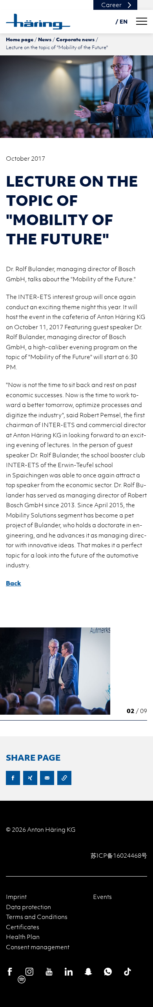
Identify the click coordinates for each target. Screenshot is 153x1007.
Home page (19, 39)
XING (30, 778)
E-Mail (47, 778)
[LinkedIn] (69, 972)
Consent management (37, 947)
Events (102, 896)
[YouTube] (49, 972)
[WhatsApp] (108, 972)
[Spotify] (22, 979)
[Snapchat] (88, 972)
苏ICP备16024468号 (119, 855)
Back (13, 583)
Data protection (28, 906)
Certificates (22, 927)
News (44, 39)
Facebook (13, 778)
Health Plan (23, 936)
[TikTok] (127, 972)
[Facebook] (10, 972)
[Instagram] (29, 972)
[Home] (38, 21)
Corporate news (75, 39)
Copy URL (64, 778)
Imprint (16, 896)
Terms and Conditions (36, 916)
